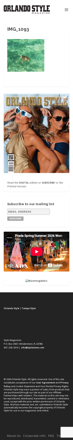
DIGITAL (24, 182)
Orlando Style (11, 308)
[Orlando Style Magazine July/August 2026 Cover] (36, 133)
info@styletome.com (32, 347)
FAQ (51, 436)
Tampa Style (29, 308)
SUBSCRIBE (48, 182)
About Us (14, 436)
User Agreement (45, 382)
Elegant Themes (29, 430)
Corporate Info (34, 436)
